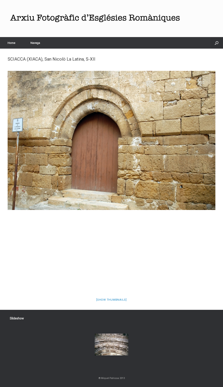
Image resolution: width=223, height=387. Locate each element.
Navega (35, 42)
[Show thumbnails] (111, 299)
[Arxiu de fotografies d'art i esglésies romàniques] (95, 18)
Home (11, 42)
